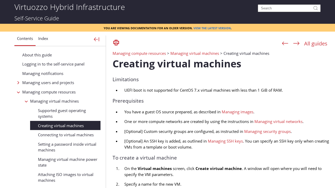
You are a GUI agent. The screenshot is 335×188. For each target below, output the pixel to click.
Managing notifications (42, 73)
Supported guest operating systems (62, 113)
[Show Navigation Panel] (97, 40)
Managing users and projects (48, 82)
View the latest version (212, 27)
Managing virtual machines (54, 101)
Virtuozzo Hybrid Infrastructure (69, 7)
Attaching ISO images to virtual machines (65, 177)
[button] (25, 40)
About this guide (37, 54)
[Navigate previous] (285, 43)
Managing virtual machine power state (67, 162)
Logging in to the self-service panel (53, 64)
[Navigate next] (296, 43)
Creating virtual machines (61, 125)
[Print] (116, 42)
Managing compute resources (49, 92)
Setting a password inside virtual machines (67, 147)
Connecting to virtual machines (66, 134)
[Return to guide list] (316, 43)
